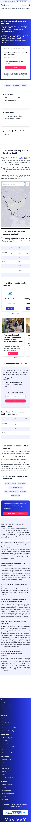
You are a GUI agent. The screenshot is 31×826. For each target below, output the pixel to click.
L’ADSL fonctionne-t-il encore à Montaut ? (14, 585)
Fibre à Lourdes (22, 483)
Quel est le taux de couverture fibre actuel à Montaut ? (13, 525)
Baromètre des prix (7, 750)
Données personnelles (8, 793)
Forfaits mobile (6, 706)
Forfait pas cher (6, 725)
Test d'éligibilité (6, 741)
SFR (3, 765)
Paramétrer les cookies (15, 806)
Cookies (4, 796)
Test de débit (5, 744)
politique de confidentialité (11, 75)
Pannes (24, 85)
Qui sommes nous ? (7, 784)
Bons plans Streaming (8, 731)
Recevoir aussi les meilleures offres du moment (15, 62)
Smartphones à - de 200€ (9, 728)
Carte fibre (7, 85)
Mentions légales (6, 790)
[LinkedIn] (21, 819)
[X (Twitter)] (10, 819)
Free (3, 762)
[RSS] (24, 819)
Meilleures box (16, 85)
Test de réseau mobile (8, 747)
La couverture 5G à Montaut (15, 513)
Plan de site (5, 799)
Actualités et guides (7, 738)
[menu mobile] (29, 5)
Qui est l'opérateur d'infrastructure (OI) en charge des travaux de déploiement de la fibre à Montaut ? (15, 545)
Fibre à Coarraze (15, 495)
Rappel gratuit (13, 354)
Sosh (3, 774)
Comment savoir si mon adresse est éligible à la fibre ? (13, 565)
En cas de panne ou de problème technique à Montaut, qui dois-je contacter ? (12, 653)
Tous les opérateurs (7, 777)
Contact (4, 787)
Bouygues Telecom (7, 759)
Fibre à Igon (23, 491)
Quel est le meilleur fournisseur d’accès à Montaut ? (14, 623)
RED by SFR (5, 768)
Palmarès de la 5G (7, 753)
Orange (4, 771)
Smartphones (5, 709)
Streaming (5, 712)
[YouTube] (17, 819)
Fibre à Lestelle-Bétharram (11, 491)
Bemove (25, 804)
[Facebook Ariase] (13, 819)
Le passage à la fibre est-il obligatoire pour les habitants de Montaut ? (13, 600)
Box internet (5, 703)
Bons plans (5, 719)
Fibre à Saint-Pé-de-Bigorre (15, 487)
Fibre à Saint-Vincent (10, 483)
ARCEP (21, 159)
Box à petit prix (6, 722)
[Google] (6, 819)
